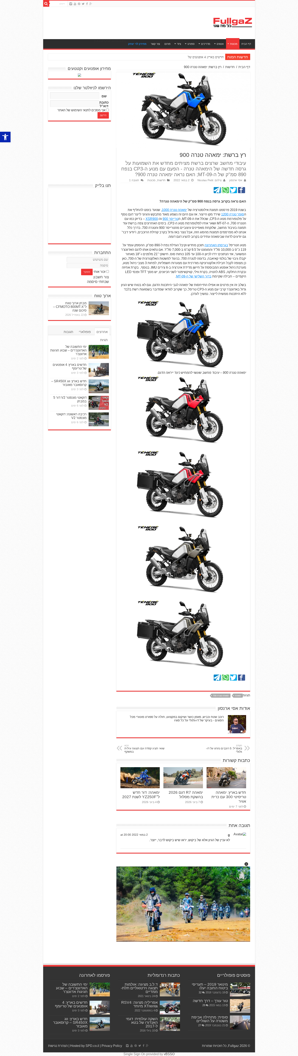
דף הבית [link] (246, 43)
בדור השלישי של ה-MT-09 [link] (193, 276)
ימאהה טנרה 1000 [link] (174, 210)
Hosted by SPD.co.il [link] (84, 1045)
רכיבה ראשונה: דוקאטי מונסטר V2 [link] (71, 416)
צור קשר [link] (155, 43)
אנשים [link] (220, 43)
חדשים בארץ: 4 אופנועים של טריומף (201, 57)
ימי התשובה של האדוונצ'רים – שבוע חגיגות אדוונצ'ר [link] (68, 350)
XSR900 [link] (152, 219)
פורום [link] (167, 43)
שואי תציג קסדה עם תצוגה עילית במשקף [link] (144, 748)
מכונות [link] (233, 43)
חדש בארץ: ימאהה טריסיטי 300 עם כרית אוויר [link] (228, 796)
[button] (246, 864)
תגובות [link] (68, 332)
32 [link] (200, 992)
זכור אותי (99, 271)
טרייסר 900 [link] (170, 219)
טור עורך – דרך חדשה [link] (210, 1001)
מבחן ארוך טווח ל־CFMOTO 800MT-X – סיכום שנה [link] (70, 306)
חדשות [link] (230, 67)
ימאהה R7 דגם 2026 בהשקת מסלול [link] (186, 794)
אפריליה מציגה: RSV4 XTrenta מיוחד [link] (139, 1004)
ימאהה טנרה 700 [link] (221, 695)
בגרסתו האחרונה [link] (216, 245)
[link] (5, 137)
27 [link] (199, 1025)
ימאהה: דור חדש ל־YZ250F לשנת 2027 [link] (141, 794)
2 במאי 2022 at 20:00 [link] (134, 834)
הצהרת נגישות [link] (58, 1045)
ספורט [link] (191, 43)
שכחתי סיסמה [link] (98, 282)
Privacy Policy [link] (112, 1045)
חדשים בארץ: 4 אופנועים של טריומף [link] (71, 1004)
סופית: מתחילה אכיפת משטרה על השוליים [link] (209, 1019)
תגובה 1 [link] (134, 180)
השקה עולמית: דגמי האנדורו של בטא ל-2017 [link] (142, 1022)
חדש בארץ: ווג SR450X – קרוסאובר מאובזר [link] (69, 383)
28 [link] (203, 1005)
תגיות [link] (104, 340)
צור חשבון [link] (101, 277)
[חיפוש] (46, 4)
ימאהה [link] (238, 695)
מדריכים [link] (205, 43)
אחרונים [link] (102, 332)
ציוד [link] (179, 43)
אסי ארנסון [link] (235, 180)
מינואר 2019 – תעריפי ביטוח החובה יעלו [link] (210, 986)
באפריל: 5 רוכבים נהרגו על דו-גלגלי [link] (224, 748)
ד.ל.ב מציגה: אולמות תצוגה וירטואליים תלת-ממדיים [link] (139, 988)
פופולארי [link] (85, 332)
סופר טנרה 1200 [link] (232, 214)
